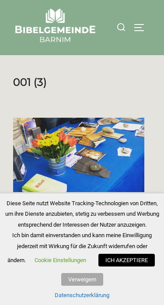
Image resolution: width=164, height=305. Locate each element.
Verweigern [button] (82, 279)
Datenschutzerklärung (82, 295)
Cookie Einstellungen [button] (60, 260)
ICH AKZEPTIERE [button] (126, 260)
